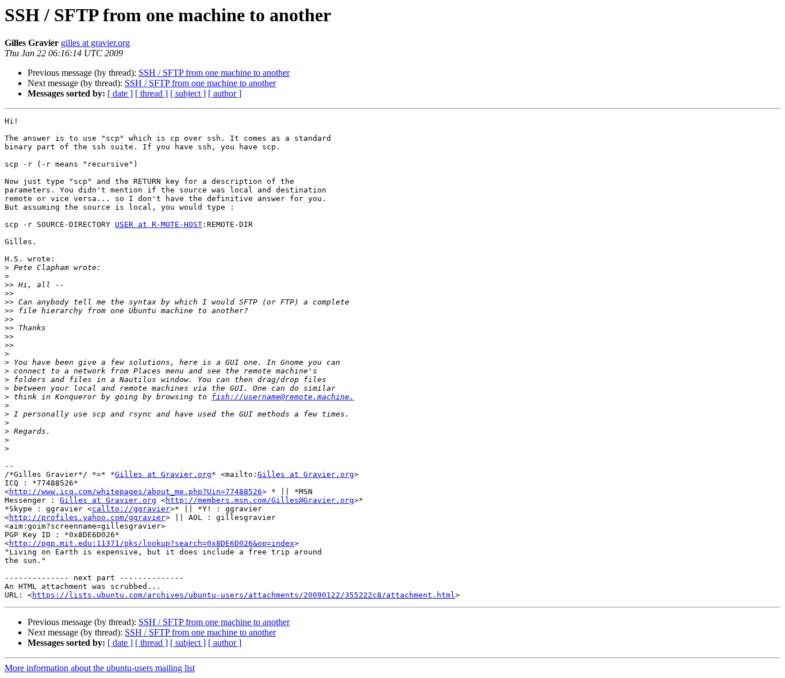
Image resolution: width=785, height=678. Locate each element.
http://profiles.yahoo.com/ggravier (87, 517)
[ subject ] (188, 93)
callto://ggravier (131, 508)
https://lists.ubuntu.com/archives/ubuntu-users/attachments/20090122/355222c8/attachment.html (243, 595)
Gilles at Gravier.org (163, 474)
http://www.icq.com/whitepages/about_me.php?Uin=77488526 (135, 491)
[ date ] (120, 93)
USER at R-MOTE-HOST (158, 224)
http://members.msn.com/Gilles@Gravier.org (260, 500)
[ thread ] (151, 93)
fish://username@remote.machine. (282, 396)
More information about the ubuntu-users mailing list (100, 668)
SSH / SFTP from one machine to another (214, 73)
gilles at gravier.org (95, 43)
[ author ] (224, 93)
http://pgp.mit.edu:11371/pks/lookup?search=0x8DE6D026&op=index (151, 543)
